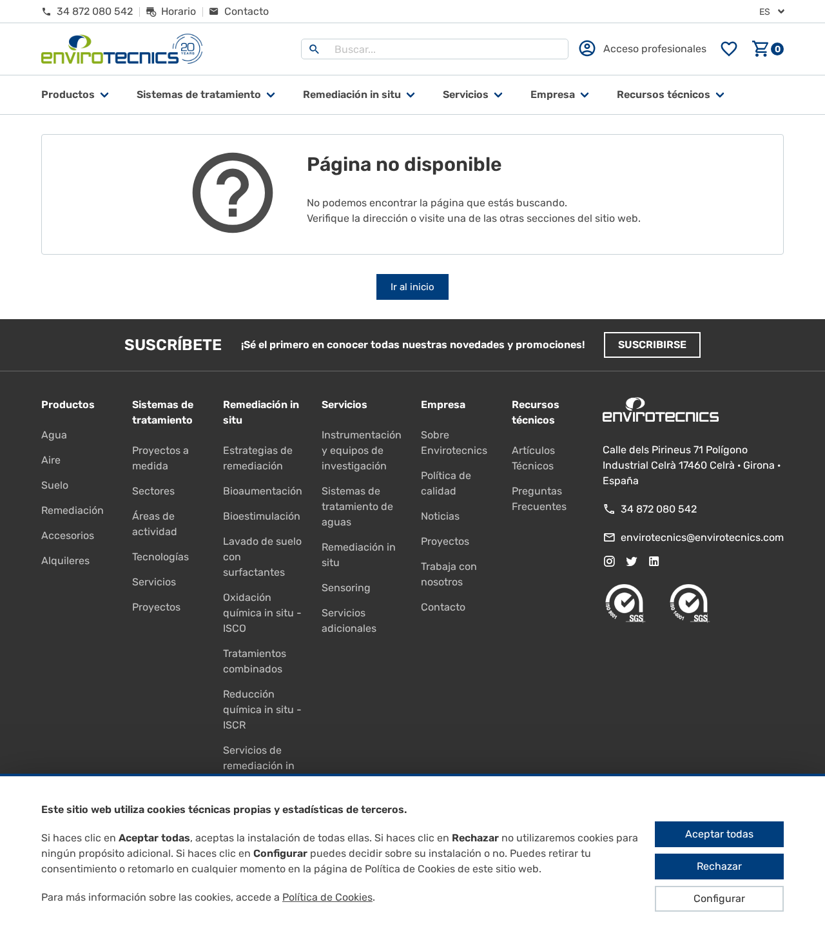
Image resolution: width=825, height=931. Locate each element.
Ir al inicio (412, 287)
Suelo (54, 485)
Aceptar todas (719, 834)
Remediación (72, 510)
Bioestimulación (261, 516)
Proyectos (156, 607)
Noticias (440, 516)
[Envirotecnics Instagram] (609, 561)
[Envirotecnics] (121, 49)
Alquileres (65, 560)
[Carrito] (768, 49)
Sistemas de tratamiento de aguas (357, 506)
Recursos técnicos (663, 94)
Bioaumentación (262, 491)
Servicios (466, 94)
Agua (54, 435)
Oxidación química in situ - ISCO (262, 612)
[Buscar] (314, 49)
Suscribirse (652, 344)
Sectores (153, 491)
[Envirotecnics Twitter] (631, 561)
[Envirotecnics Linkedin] (654, 561)
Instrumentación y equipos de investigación (362, 450)
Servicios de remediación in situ (259, 765)
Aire (51, 460)
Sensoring (346, 588)
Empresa (552, 94)
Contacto (443, 607)
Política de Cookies (327, 897)
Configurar (719, 898)
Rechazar (719, 866)
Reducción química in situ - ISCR (262, 709)
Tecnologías (160, 557)
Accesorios (67, 535)
